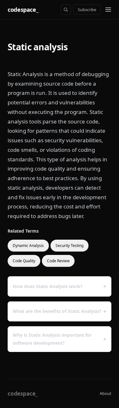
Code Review (58, 261)
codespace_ (23, 9)
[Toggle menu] (108, 9)
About (105, 393)
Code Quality (24, 261)
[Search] (66, 9)
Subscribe (87, 9)
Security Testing (69, 245)
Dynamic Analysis (28, 245)
